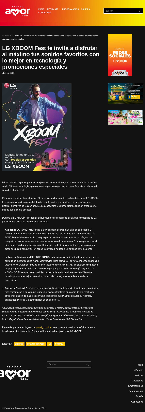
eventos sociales (35, 344)
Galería (85, 9)
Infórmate (138, 370)
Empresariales (135, 386)
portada (59, 344)
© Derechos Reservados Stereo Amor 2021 (24, 408)
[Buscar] (140, 11)
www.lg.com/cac (44, 327)
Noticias (139, 375)
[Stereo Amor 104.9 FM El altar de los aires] (18, 11)
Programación (70, 9)
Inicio (41, 9)
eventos (19, 344)
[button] (59, 9)
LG (50, 344)
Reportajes (137, 380)
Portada (5, 35)
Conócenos (44, 13)
